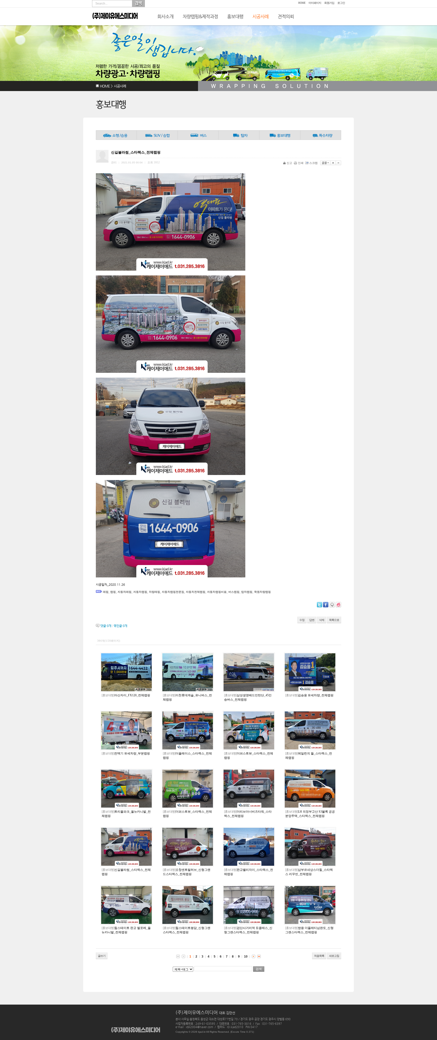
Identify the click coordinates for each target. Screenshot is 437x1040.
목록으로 (334, 619)
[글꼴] (325, 163)
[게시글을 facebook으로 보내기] (326, 605)
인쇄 (300, 162)
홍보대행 (235, 16)
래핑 (105, 591)
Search (138, 3)
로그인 (341, 2)
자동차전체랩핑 (195, 591)
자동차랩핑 (140, 591)
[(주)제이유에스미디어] (115, 23)
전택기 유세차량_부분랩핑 (126, 753)
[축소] (338, 163)
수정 (301, 619)
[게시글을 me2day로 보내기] (332, 605)
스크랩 (313, 162)
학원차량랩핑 (262, 591)
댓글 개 (105, 625)
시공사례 (260, 16)
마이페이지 (315, 2)
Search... (101, 3)
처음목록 (319, 955)
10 (246, 956)
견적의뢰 (286, 16)
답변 (311, 619)
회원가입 (329, 2)
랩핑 (113, 591)
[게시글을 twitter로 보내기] (319, 605)
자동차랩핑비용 (217, 591)
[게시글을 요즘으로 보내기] (338, 605)
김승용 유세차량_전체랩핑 (309, 695)
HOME (301, 2)
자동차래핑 (125, 591)
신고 (289, 162)
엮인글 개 (120, 625)
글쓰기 (101, 955)
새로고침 (334, 955)
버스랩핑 (233, 591)
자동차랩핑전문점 (173, 591)
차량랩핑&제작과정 (200, 16)
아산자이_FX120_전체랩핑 (126, 695)
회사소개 (165, 16)
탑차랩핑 (246, 591)
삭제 (321, 619)
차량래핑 (154, 591)
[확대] (333, 163)
